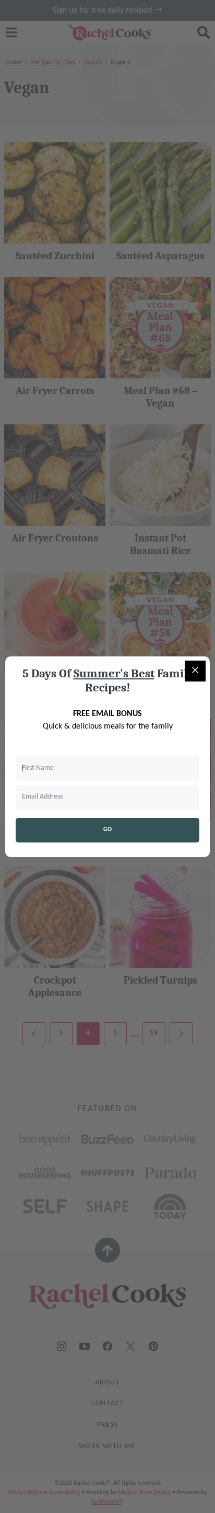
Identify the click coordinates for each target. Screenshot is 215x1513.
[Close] (195, 671)
